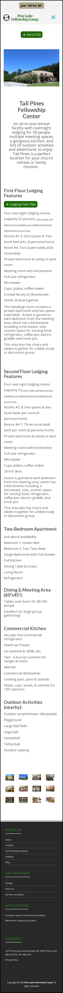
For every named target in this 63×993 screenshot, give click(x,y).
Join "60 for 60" (31, 5)
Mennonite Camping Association (21, 920)
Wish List (9, 888)
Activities (9, 856)
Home (8, 839)
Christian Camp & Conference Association (25, 915)
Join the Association (14, 894)
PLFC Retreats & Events (16, 850)
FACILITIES (33, 35)
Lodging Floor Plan (23, 204)
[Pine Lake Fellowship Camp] (21, 18)
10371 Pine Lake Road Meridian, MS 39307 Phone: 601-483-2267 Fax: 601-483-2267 (31, 952)
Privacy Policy (11, 959)
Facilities (9, 845)
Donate (9, 883)
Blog (7, 862)
